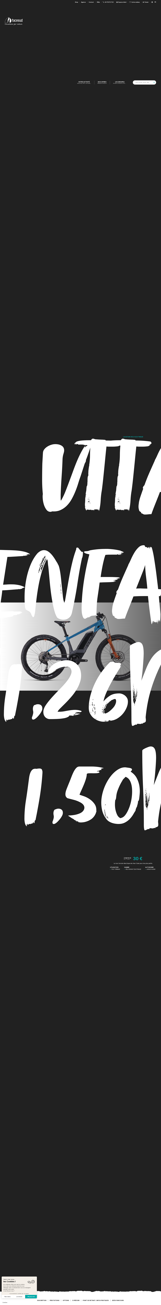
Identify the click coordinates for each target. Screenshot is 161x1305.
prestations (54, 1300)
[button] (5, 1302)
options (66, 1300)
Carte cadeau (135, 2)
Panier (147, 2)
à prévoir (75, 1300)
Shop (76, 2)
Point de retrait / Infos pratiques (96, 1300)
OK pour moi (31, 1296)
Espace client (122, 2)
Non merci (7, 1296)
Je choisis (19, 1296)
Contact (91, 2)
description (41, 1300)
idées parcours (118, 1300)
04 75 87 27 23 (109, 2)
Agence (83, 2)
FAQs (98, 2)
